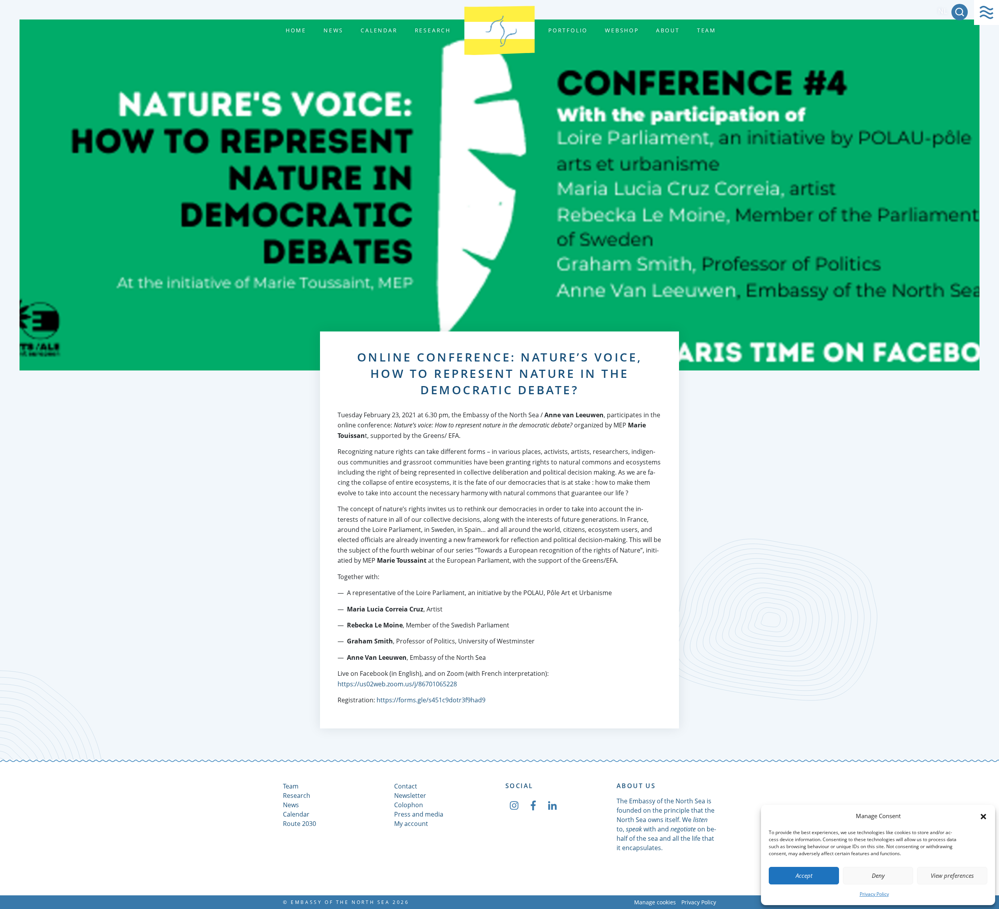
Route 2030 (299, 823)
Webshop (622, 30)
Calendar (379, 30)
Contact (405, 786)
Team (706, 30)
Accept (804, 875)
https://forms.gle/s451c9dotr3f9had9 (431, 700)
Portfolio (568, 30)
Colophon (408, 805)
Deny (878, 875)
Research (433, 30)
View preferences (952, 875)
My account (411, 823)
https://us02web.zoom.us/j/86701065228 (397, 684)
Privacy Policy (874, 894)
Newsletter (410, 795)
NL (942, 11)
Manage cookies (655, 902)
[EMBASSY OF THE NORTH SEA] (499, 30)
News (333, 30)
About (668, 30)
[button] (983, 816)
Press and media (418, 814)
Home (296, 30)
